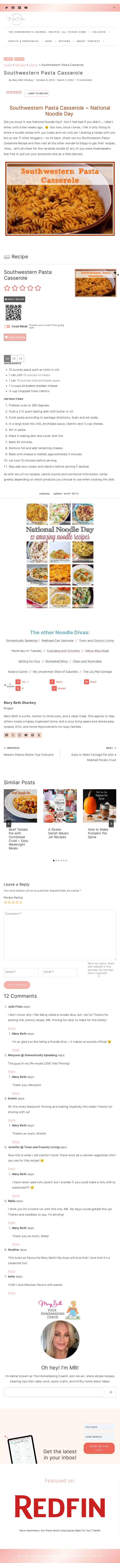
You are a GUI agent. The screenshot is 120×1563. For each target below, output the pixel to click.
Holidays (99, 32)
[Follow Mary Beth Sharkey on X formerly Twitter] (13, 735)
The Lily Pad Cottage (97, 671)
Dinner (8, 59)
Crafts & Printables (23, 41)
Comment (13, 913)
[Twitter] (6, 7)
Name (10, 971)
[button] (7, 92)
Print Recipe (15, 299)
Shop (48, 41)
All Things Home (74, 32)
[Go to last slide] (8, 823)
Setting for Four (29, 661)
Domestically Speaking (21, 640)
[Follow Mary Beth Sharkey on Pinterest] (32, 735)
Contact (94, 41)
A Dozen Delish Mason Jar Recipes (58, 833)
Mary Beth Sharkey (22, 80)
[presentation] (20, 805)
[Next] (111, 823)
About (81, 41)
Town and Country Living (96, 640)
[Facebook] (13, 7)
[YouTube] (26, 7)
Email (49, 971)
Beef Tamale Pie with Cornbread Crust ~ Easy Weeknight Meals (18, 839)
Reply (12, 1028)
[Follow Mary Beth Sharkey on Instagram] (19, 735)
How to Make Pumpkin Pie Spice (98, 833)
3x (20, 358)
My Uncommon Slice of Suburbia (56, 671)
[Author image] (6, 80)
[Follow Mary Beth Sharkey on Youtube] (26, 735)
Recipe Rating (13, 897)
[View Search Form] (114, 8)
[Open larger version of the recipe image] (95, 296)
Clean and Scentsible (87, 661)
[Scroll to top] (109, 1548)
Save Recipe (16, 337)
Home (8, 64)
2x (14, 358)
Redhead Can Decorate (58, 640)
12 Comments (84, 80)
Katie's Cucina (18, 671)
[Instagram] (19, 7)
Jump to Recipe (37, 93)
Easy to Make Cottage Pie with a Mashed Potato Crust (94, 754)
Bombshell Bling (57, 661)
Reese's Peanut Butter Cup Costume (28, 751)
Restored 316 (93, 1556)
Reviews (64, 41)
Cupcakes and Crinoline (63, 650)
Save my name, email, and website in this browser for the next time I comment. (101, 968)
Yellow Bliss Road (97, 650)
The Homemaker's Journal (27, 32)
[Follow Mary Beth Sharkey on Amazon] (39, 735)
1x (7, 358)
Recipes (54, 32)
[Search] (110, 1392)
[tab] (54, 860)
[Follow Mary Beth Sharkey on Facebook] (6, 735)
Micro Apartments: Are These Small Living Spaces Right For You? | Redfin (60, 1530)
